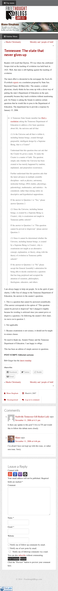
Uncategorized (12, 399)
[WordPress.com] (25, 474)
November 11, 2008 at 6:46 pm (27, 441)
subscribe (22, 555)
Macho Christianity (13, 42)
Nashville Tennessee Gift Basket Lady (32, 416)
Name (11, 517)
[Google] (15, 474)
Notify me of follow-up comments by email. (27, 544)
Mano (17, 437)
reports (15, 82)
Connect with (13, 470)
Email (11, 526)
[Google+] (10, 474)
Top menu (10, 3)
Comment (11, 485)
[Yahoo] (20, 474)
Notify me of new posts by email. (23, 548)
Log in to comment (32, 399)
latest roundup (25, 360)
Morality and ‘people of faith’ (42, 42)
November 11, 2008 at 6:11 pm (27, 420)
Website (11, 535)
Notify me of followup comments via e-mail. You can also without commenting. (28, 553)
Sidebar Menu (11, 36)
